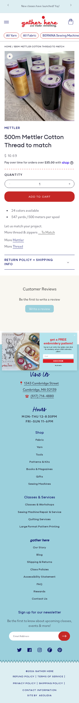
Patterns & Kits (39, 462)
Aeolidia (45, 695)
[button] (39, 262)
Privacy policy (24, 683)
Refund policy (23, 676)
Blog (39, 554)
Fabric (40, 440)
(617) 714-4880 (42, 396)
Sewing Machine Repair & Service (39, 512)
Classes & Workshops (39, 504)
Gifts (39, 476)
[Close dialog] (74, 335)
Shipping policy (51, 683)
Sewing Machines (39, 484)
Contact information (39, 690)
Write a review (39, 309)
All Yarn (11, 35)
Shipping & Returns (39, 562)
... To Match (46, 232)
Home (8, 47)
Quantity (13, 175)
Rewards (39, 591)
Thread (18, 246)
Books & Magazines (39, 469)
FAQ (39, 584)
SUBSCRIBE (58, 361)
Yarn (40, 447)
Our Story (39, 547)
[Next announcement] (71, 5)
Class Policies (39, 569)
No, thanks (58, 365)
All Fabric (29, 35)
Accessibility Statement (39, 576)
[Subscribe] (64, 636)
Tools (39, 454)
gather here (44, 671)
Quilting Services (39, 519)
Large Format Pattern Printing (39, 526)
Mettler (12, 128)
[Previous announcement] (8, 5)
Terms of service (50, 676)
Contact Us (39, 598)
